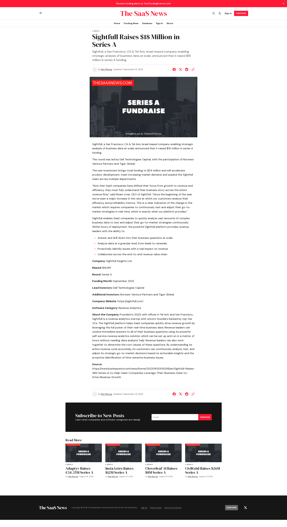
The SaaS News (130, 508)
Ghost (117, 508)
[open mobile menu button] (41, 13)
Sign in (228, 13)
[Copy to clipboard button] (192, 69)
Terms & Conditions (172, 508)
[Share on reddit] (187, 69)
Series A (97, 31)
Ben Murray (106, 69)
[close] (283, 3)
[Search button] (213, 13)
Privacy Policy (156, 508)
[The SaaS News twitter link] (245, 508)
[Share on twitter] (180, 69)
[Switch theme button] (219, 13)
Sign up (144, 508)
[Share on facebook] (174, 69)
